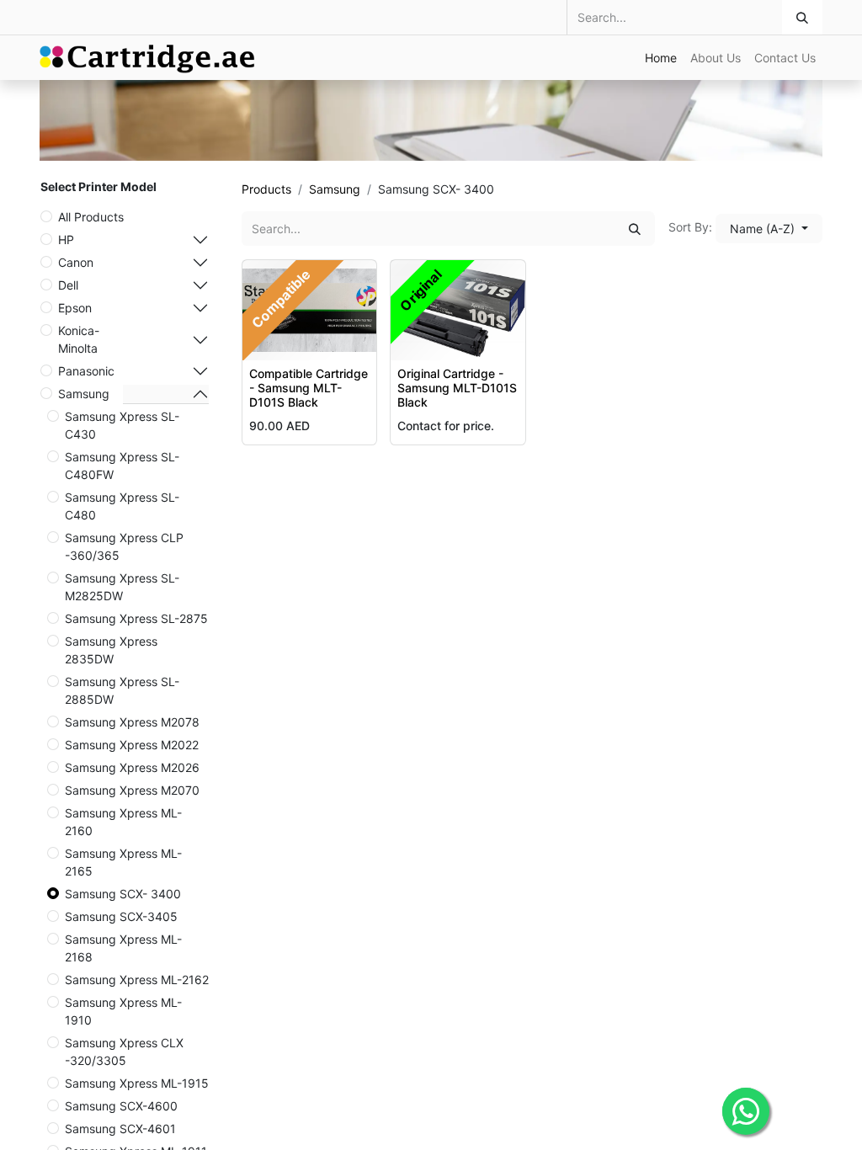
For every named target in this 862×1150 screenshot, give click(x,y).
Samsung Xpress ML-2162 (137, 979)
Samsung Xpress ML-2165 (123, 862)
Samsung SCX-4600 (121, 1106)
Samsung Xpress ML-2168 (123, 948)
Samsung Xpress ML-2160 (123, 822)
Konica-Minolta (78, 339)
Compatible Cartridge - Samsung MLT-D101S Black (308, 387)
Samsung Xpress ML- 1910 (123, 1011)
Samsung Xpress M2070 (132, 790)
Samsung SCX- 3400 (123, 893)
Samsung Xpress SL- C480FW (122, 466)
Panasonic (86, 371)
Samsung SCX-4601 (120, 1128)
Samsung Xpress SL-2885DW (122, 690)
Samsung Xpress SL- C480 (122, 506)
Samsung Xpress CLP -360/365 (124, 546)
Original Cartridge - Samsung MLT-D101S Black (457, 387)
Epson (75, 308)
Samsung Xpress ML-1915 (137, 1083)
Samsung (83, 393)
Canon (75, 262)
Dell (68, 285)
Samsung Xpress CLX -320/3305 (124, 1051)
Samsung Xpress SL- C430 (122, 425)
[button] (769, 228)
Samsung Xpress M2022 (132, 744)
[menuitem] (661, 57)
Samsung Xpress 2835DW (111, 650)
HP (66, 239)
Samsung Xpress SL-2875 (136, 618)
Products (266, 189)
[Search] (802, 17)
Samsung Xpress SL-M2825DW (122, 587)
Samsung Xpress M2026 (132, 767)
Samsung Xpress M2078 (132, 722)
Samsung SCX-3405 (121, 916)
